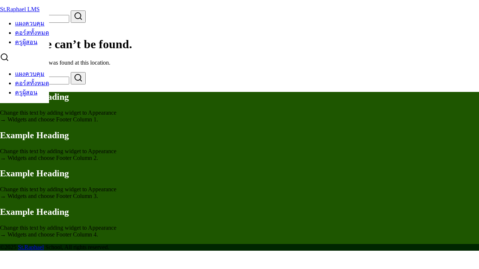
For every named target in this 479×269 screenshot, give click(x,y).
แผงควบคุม (30, 23)
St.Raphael (31, 247)
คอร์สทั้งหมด (32, 33)
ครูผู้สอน (26, 42)
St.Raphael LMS (20, 9)
